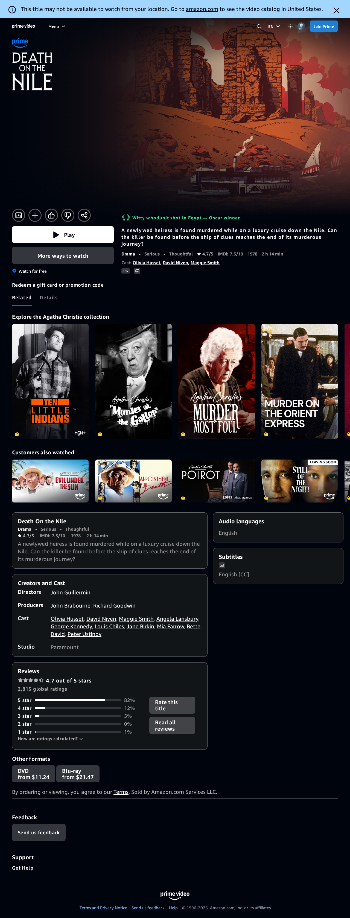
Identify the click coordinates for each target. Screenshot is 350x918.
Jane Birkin (140, 626)
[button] (63, 234)
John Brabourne (71, 605)
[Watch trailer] (18, 215)
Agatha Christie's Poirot (216, 481)
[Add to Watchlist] (35, 215)
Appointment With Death (133, 481)
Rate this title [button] (166, 705)
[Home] (23, 26)
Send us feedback (148, 907)
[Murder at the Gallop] (133, 381)
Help (173, 907)
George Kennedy (71, 626)
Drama (128, 254)
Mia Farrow (170, 626)
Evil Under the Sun (50, 481)
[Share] (84, 215)
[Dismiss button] (336, 10)
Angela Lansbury (177, 618)
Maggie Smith (205, 262)
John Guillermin (71, 592)
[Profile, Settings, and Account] (301, 26)
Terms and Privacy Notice (103, 907)
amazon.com (202, 9)
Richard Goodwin (114, 605)
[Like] (51, 215)
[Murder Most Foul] (216, 381)
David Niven (175, 262)
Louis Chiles (109, 626)
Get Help (22, 868)
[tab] (22, 297)
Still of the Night (299, 481)
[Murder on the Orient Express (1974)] (299, 381)
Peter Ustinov (84, 634)
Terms (121, 792)
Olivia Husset (146, 262)
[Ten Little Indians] (50, 381)
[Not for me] (67, 215)
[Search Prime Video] (259, 26)
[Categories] (290, 26)
